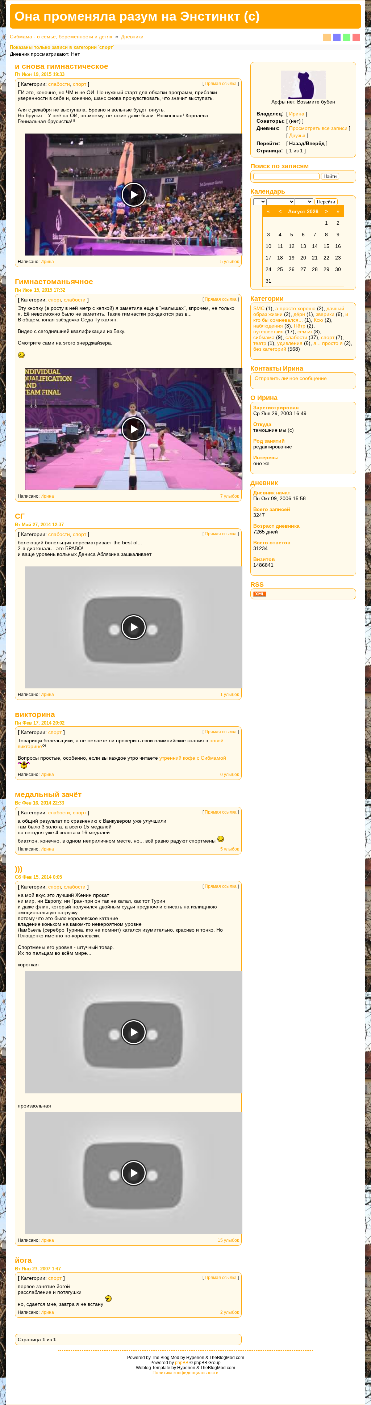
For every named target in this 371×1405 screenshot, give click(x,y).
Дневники (132, 36)
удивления (290, 343)
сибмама (264, 337)
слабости (59, 84)
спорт (79, 84)
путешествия (268, 331)
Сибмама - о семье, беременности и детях (61, 36)
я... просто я (328, 343)
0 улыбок (229, 774)
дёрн (299, 314)
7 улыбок (229, 496)
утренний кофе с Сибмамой (192, 758)
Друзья (297, 135)
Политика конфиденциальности (185, 1372)
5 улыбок (229, 261)
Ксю (318, 320)
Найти (330, 176)
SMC (258, 308)
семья (304, 331)
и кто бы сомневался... (300, 317)
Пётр (299, 326)
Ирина (47, 261)
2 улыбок (229, 1312)
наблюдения (268, 326)
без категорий (269, 349)
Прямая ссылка (221, 83)
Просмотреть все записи (318, 128)
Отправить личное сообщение (291, 378)
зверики (325, 314)
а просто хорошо (295, 308)
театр (259, 343)
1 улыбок (229, 694)
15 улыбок (228, 1240)
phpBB (181, 1362)
